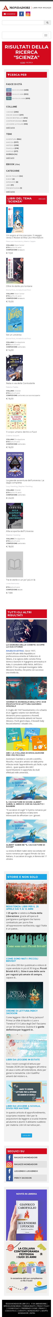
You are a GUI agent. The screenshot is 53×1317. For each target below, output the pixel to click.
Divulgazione (19, 342)
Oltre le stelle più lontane (19, 286)
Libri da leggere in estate (23, 1059)
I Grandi (12, 112)
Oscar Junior (15, 115)
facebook (21, 14)
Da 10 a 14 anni (18, 98)
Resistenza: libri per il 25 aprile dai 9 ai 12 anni (22, 907)
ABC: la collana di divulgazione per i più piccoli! (25, 754)
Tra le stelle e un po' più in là (20, 579)
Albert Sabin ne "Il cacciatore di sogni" (25, 846)
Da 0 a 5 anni (18, 90)
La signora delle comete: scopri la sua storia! (25, 646)
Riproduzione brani (12, 1306)
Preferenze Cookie (29, 1308)
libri (10, 185)
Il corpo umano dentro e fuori (21, 432)
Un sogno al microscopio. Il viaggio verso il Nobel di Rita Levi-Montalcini (24, 236)
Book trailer (14, 176)
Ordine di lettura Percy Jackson (22, 1012)
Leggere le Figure (17, 124)
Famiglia (12, 148)
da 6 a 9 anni (15, 345)
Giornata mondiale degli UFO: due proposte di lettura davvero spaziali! (26, 704)
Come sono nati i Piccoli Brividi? (22, 959)
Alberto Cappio (29, 241)
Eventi (10, 179)
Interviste (12, 182)
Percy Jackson (23, 1178)
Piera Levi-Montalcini (14, 241)
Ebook (13, 164)
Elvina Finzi (10, 290)
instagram (28, 14)
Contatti (22, 1311)
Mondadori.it (34, 1311)
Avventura (13, 139)
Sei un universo (14, 334)
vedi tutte (10, 128)
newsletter (10, 14)
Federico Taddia (12, 387)
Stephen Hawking (25, 486)
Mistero (12, 145)
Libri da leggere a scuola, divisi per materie (23, 1107)
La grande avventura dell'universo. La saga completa (25, 481)
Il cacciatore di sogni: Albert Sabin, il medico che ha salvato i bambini (25, 804)
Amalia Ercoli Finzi (23, 290)
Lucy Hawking (12, 486)
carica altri (27, 1135)
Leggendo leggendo (26, 1171)
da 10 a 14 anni (15, 247)
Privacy (42, 1308)
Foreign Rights (29, 1306)
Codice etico (10, 1311)
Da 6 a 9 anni (18, 94)
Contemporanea (16, 121)
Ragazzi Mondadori (25, 1157)
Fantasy (12, 151)
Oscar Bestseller (17, 118)
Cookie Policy (14, 1308)
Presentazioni (14, 188)
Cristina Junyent (12, 436)
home (22, 62)
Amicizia (12, 142)
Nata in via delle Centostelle (20, 383)
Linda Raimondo (12, 583)
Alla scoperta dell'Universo (20, 531)
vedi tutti (10, 158)
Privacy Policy (43, 1306)
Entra (32, 1313)
